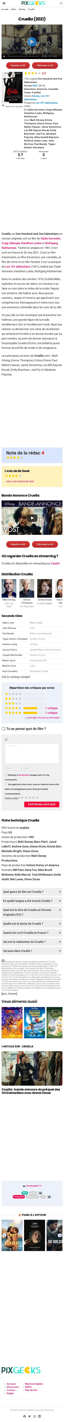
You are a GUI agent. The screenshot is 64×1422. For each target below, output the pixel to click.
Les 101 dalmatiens (46, 102)
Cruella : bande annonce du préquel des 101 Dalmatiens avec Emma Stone (31, 1091)
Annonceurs (13, 1387)
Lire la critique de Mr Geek (20, 481)
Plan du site (31, 1390)
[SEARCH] (61, 3)
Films (13, 9)
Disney (22, 9)
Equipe (10, 1393)
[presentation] (60, 588)
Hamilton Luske (31, 243)
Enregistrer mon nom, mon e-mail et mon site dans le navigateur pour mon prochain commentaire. (32, 789)
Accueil (5, 9)
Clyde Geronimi (50, 238)
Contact (11, 1390)
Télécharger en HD (45, 65)
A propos (11, 1384)
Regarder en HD (18, 65)
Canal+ (55, 563)
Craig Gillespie (11, 243)
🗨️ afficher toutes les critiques (42, 718)
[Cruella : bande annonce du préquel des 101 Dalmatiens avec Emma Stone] (32, 1068)
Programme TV (33, 1186)
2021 (35, 85)
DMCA (28, 1387)
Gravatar (24, 775)
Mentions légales (34, 1384)
